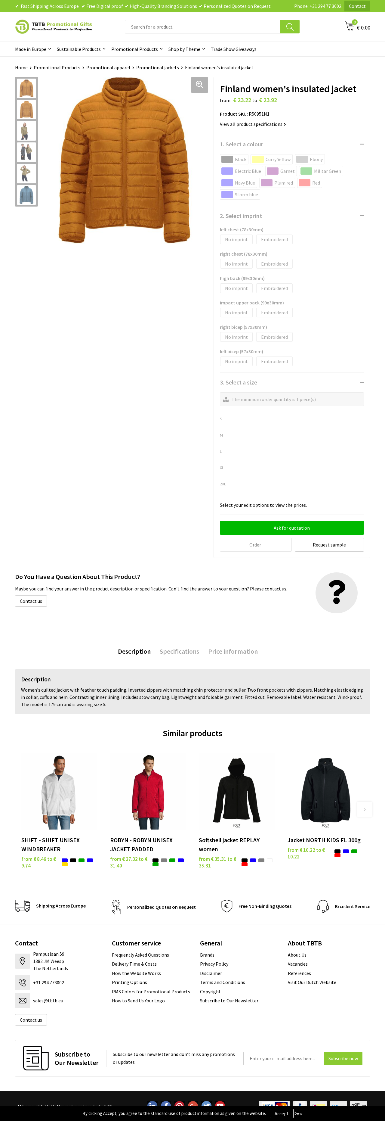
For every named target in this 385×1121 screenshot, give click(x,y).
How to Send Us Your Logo (138, 1001)
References (299, 973)
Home (21, 67)
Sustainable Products (79, 49)
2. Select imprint (241, 216)
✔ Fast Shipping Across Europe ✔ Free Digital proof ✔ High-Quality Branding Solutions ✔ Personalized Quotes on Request (143, 6)
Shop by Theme (184, 49)
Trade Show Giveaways (234, 49)
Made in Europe (30, 49)
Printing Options (129, 982)
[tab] (134, 651)
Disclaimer (211, 973)
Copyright (210, 992)
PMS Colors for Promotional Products (151, 992)
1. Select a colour (241, 144)
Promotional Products (134, 49)
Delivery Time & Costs (134, 964)
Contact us (31, 601)
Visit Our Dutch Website (312, 982)
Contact (357, 6)
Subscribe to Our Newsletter (229, 1001)
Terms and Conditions (222, 982)
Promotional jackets (157, 67)
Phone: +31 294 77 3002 (317, 6)
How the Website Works (136, 973)
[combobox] (202, 26)
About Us (297, 955)
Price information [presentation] (233, 651)
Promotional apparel (108, 67)
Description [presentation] (134, 651)
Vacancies (298, 964)
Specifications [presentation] (179, 651)
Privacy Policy (214, 964)
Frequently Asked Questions (140, 955)
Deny (298, 1113)
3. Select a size (238, 382)
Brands (207, 955)
